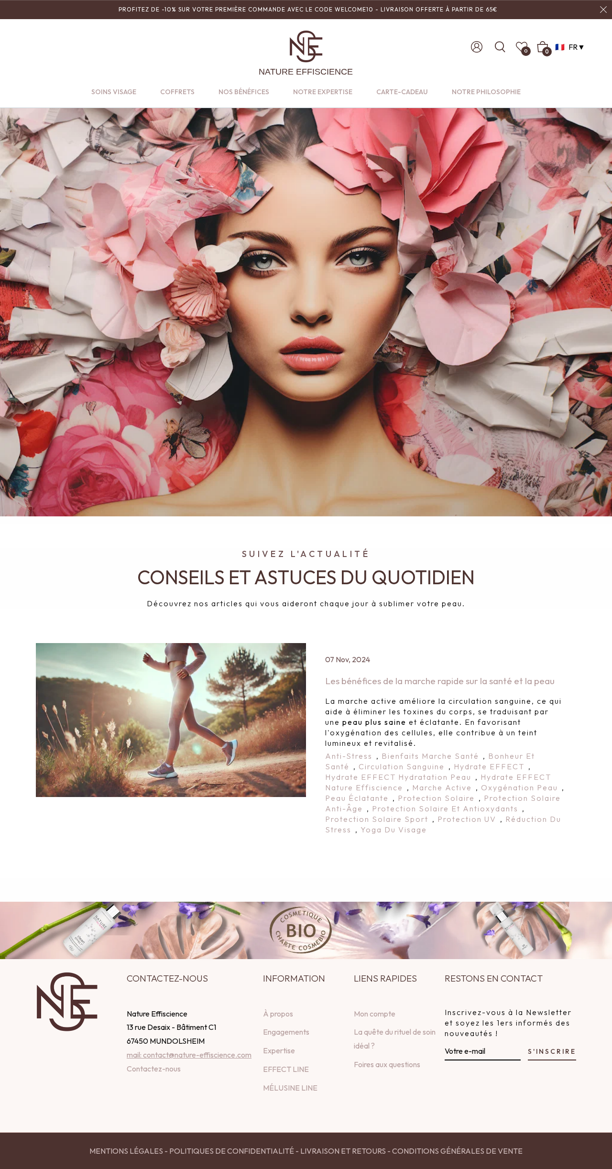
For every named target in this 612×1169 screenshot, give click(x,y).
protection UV (466, 819)
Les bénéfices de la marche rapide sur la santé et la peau (440, 681)
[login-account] (476, 46)
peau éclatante (357, 798)
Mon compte (374, 1013)
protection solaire (436, 798)
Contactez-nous (154, 1068)
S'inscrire (552, 1051)
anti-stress (348, 756)
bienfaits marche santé (430, 756)
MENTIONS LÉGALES (126, 1151)
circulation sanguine (402, 766)
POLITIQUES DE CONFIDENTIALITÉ (231, 1151)
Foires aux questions (387, 1064)
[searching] (503, 46)
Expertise (279, 1050)
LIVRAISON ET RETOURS (342, 1151)
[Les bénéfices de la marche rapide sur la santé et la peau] (171, 720)
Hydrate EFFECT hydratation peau (398, 777)
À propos (278, 1013)
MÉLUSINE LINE (290, 1088)
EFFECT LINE (286, 1069)
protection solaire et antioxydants (445, 808)
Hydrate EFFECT (489, 766)
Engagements (286, 1032)
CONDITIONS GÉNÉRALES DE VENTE (457, 1151)
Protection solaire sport (376, 819)
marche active (442, 787)
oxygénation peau (519, 787)
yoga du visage (394, 829)
